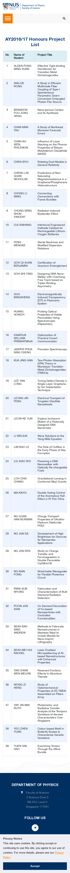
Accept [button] (35, 866)
